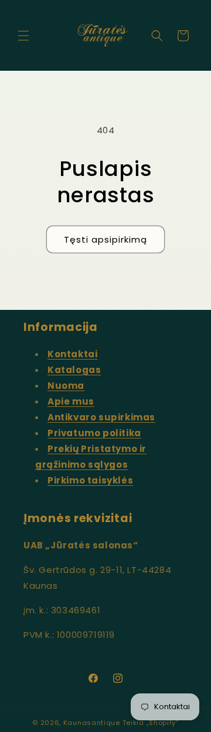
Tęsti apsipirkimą (105, 239)
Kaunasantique (91, 722)
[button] (23, 36)
